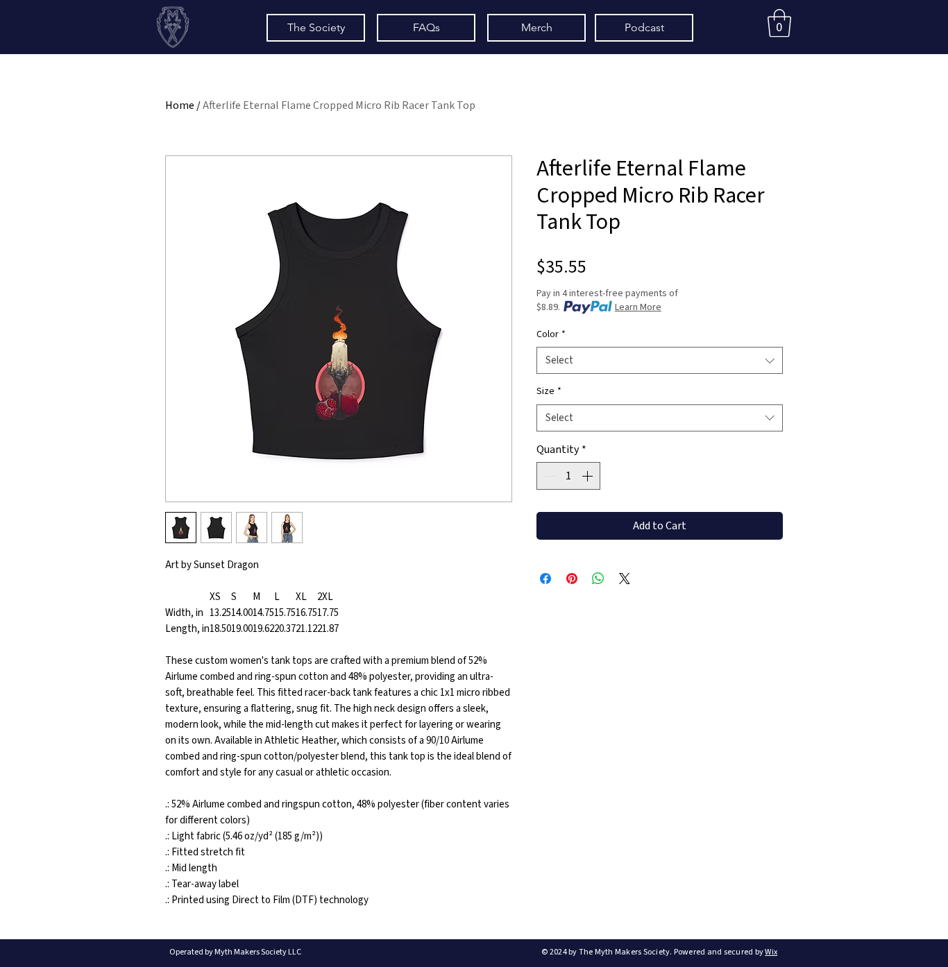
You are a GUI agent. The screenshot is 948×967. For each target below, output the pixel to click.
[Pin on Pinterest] (572, 578)
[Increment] (588, 476)
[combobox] (659, 360)
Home (179, 105)
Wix (771, 952)
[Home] (172, 26)
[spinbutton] (568, 476)
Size (548, 391)
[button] (779, 23)
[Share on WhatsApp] (598, 578)
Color (551, 334)
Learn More (638, 307)
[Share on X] (624, 578)
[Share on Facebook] (545, 578)
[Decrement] (548, 476)
